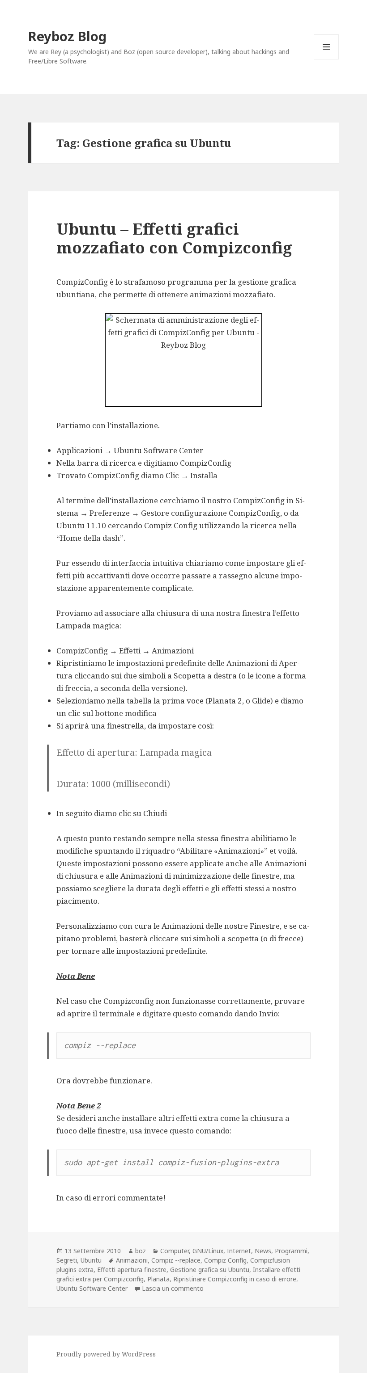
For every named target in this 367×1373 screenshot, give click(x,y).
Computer (174, 1251)
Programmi (291, 1251)
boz (140, 1251)
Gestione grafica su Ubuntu (209, 1269)
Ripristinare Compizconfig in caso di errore (234, 1279)
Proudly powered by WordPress (106, 1354)
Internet (239, 1251)
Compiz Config (225, 1260)
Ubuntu (91, 1260)
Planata (158, 1279)
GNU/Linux (207, 1251)
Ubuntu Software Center (92, 1288)
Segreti (66, 1260)
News (263, 1251)
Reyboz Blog (67, 36)
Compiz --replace (176, 1260)
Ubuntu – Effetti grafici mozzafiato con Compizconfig (174, 238)
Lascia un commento (173, 1288)
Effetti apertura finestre (131, 1269)
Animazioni (132, 1260)
